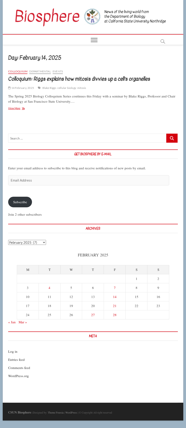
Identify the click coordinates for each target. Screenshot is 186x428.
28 (115, 314)
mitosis (81, 88)
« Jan (12, 322)
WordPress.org (18, 376)
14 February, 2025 (22, 88)
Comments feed (19, 367)
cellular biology (66, 88)
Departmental (40, 71)
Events (58, 71)
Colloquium (17, 71)
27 (93, 314)
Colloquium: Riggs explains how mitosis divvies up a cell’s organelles (79, 79)
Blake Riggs (49, 88)
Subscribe (20, 202)
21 (115, 305)
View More (20, 108)
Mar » (23, 322)
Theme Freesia (56, 412)
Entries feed (16, 359)
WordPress (71, 412)
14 (115, 296)
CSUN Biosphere (19, 412)
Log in (12, 351)
